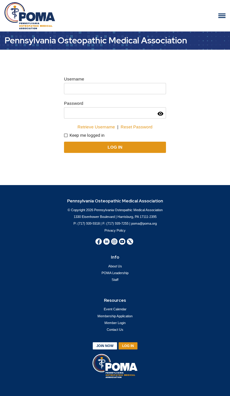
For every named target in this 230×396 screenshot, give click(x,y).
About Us (115, 266)
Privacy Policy (115, 230)
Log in (128, 346)
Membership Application (115, 316)
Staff (115, 280)
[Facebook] (98, 241)
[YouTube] (122, 241)
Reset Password (137, 127)
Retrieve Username (96, 127)
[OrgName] (29, 15)
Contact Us (115, 329)
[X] (130, 241)
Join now (104, 346)
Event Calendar (115, 309)
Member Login (115, 323)
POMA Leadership (115, 273)
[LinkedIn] (106, 241)
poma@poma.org (144, 223)
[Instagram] (114, 241)
